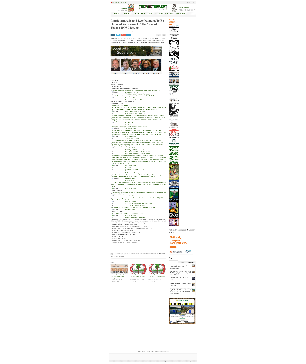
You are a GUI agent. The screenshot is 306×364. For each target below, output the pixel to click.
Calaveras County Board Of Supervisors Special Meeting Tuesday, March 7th (118, 276)
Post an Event (121, 16)
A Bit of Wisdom (184, 7)
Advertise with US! (178, 361)
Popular (182, 262)
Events (129, 16)
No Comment (176, 268)
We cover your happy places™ (189, 361)
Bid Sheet (128, 167)
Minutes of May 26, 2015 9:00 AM (121, 105)
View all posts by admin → (118, 256)
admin (113, 31)
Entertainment (140, 13)
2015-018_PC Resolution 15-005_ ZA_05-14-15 (139, 203)
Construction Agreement (132, 125)
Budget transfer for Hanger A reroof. (135, 173)
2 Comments (176, 280)
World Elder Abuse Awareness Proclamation (137, 94)
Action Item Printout (130, 128)
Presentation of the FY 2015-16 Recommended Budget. (128, 213)
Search (189, 2)
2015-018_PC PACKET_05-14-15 (135, 205)
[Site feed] (194, 2)
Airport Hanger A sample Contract (134, 169)
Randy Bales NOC (130, 180)
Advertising (116, 13)
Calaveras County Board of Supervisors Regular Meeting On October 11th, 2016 (156, 276)
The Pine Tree (117, 361)
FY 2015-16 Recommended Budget (135, 217)
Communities (127, 13)
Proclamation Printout (131, 92)
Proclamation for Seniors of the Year (135, 100)
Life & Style (152, 13)
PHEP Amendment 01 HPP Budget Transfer (137, 153)
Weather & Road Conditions (141, 16)
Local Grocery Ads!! (122, 10)
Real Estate (169, 13)
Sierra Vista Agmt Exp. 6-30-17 (134, 138)
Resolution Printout (130, 123)
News (161, 13)
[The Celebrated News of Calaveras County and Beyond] (153, 7)
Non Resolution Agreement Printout (135, 111)
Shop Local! (123, 8)
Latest (173, 262)
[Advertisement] (182, 337)
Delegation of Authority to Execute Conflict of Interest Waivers (129, 126)
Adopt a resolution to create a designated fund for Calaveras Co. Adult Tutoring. (134, 207)
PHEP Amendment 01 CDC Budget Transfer (137, 151)
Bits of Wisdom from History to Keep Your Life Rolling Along (187, 9)
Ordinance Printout (130, 201)
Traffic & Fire (181, 13)
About (113, 16)
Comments (191, 262)
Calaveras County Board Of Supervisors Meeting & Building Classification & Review (137, 276)
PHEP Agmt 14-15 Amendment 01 (135, 150)
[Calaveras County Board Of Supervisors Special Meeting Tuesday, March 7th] (119, 269)
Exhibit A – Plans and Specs (133, 171)
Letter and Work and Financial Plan (135, 113)
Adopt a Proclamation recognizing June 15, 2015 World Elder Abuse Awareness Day (136, 90)
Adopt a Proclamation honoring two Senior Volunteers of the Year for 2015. (133, 96)
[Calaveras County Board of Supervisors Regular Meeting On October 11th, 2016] (157, 269)
